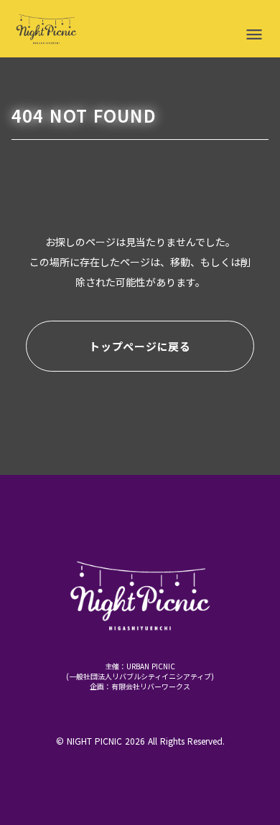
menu (254, 34)
